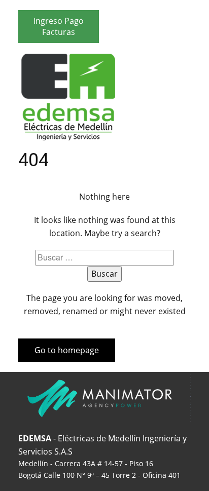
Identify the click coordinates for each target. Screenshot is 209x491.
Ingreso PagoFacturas (58, 26)
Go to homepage (66, 350)
